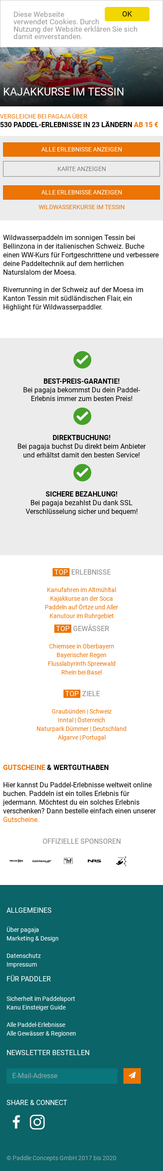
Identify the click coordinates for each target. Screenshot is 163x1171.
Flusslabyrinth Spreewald (82, 663)
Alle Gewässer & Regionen (41, 1033)
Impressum (22, 964)
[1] (132, 1076)
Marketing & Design (33, 938)
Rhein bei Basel (81, 672)
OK (127, 14)
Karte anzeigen (81, 168)
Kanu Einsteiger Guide (36, 1007)
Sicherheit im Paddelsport (41, 998)
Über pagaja (23, 929)
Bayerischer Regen (81, 654)
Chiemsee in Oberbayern (81, 646)
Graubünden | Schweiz (82, 711)
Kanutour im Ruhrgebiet (82, 615)
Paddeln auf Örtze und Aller (81, 607)
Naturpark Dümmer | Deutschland (81, 728)
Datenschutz (24, 955)
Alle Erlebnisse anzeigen (81, 149)
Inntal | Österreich (81, 720)
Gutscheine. (21, 820)
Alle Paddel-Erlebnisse (36, 1024)
